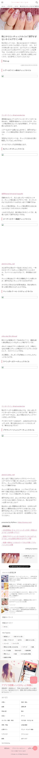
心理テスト (5, 729)
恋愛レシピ (19, 2)
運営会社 (7, 748)
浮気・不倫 (5, 725)
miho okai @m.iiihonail (9, 336)
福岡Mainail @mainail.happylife (12, 194)
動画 (3, 738)
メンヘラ (6, 643)
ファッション (24, 734)
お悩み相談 (24, 725)
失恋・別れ (24, 702)
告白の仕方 (18, 650)
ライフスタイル (6, 743)
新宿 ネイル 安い (30, 640)
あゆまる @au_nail (8, 264)
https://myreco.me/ (24, 522)
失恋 (15, 654)
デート (23, 715)
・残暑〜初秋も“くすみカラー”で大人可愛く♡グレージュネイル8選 (19, 544)
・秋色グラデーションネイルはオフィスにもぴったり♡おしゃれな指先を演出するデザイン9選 (19, 537)
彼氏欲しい (7, 636)
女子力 (20, 640)
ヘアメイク (5, 734)
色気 (33, 647)
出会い (3, 715)
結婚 (3, 706)
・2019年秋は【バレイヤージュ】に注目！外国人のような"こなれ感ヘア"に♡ (19, 531)
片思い (3, 702)
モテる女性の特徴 (26, 654)
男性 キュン (7, 654)
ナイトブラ (16, 643)
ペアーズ (24, 647)
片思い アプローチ (9, 640)
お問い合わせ (32, 748)
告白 (22, 711)
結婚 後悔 (28, 650)
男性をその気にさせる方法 (11, 647)
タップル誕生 (7, 650)
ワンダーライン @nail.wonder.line (13, 115)
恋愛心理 (23, 706)
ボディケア (24, 738)
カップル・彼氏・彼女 (8, 720)
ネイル (5, 626)
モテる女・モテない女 (27, 720)
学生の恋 (4, 711)
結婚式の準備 (7, 657)
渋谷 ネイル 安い (18, 636)
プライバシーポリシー (18, 748)
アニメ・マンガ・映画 (27, 729)
